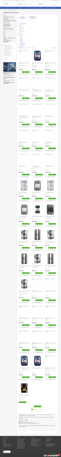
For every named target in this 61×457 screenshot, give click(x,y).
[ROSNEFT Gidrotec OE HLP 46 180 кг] (37, 336)
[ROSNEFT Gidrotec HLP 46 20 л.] (37, 311)
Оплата (41, 7)
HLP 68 (21, 40)
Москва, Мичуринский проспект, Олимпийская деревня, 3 (11, 0)
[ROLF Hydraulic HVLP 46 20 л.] (37, 258)
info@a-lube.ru (23, 0)
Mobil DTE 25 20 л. (35, 142)
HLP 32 (21, 42)
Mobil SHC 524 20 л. (22, 166)
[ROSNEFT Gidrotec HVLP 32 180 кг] (50, 311)
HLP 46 (21, 41)
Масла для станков (7, 49)
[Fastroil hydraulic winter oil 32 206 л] (50, 360)
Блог (4, 439)
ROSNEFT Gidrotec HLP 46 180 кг (24, 319)
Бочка (21, 26)
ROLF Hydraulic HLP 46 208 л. (37, 241)
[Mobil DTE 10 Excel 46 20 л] (50, 82)
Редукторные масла (7, 51)
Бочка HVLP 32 (22, 43)
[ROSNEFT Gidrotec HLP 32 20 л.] (37, 284)
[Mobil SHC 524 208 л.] (37, 159)
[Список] (56, 48)
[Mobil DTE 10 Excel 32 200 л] (37, 82)
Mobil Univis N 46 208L (49, 192)
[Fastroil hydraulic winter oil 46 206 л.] (50, 55)
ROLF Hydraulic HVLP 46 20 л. (37, 265)
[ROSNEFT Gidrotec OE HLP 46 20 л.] (50, 336)
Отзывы (47, 7)
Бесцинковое (22, 31)
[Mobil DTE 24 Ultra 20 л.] (50, 109)
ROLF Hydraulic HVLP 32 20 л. (50, 241)
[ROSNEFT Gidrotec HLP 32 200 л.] (50, 284)
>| (42, 409)
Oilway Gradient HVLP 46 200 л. (37, 217)
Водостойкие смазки (34, 441)
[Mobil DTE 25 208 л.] (50, 135)
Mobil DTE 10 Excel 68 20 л (23, 116)
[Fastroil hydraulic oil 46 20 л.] (37, 360)
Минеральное (22, 24)
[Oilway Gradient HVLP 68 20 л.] (50, 209)
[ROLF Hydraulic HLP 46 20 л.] (24, 234)
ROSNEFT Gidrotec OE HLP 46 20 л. (50, 344)
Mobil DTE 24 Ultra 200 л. (23, 142)
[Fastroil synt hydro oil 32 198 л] (24, 82)
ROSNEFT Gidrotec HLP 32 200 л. (50, 292)
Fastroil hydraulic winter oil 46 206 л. (50, 63)
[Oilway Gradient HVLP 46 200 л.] (37, 209)
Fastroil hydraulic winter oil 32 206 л (50, 368)
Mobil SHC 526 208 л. (48, 166)
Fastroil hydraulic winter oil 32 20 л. (24, 63)
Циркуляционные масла (8, 55)
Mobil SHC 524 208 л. (35, 166)
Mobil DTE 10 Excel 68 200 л (37, 116)
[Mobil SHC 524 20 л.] (24, 159)
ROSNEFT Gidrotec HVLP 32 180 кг (50, 319)
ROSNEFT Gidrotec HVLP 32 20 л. (24, 344)
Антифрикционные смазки (35, 440)
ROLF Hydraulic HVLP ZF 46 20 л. (24, 292)
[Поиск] (35, 4)
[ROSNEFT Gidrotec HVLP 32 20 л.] (24, 336)
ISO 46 (21, 35)
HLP (20, 29)
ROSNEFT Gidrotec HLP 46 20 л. (37, 319)
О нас (4, 441)
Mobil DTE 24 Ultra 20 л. (49, 116)
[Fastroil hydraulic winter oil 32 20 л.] (24, 55)
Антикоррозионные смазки (35, 439)
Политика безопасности (7, 444)
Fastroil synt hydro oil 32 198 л (24, 90)
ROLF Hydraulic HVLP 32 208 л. (24, 265)
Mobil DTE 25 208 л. (48, 142)
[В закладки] (29, 50)
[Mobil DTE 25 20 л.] (37, 135)
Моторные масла (7, 50)
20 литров (22, 27)
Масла (14, 7)
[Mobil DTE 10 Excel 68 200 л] (37, 109)
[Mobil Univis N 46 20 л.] (37, 185)
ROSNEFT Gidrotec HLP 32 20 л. (37, 292)
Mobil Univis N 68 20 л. (23, 216)
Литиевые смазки (34, 444)
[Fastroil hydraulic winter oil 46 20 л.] (37, 55)
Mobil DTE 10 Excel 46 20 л (49, 90)
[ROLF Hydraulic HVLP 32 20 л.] (50, 234)
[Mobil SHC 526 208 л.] (50, 159)
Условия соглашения (6, 445)
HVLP (21, 30)
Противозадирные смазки (35, 445)
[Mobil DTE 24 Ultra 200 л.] (24, 135)
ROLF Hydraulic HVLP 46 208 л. (50, 265)
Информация (6, 437)
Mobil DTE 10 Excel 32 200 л (36, 90)
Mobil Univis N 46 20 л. (36, 192)
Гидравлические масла (8, 45)
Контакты (54, 7)
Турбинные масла (7, 54)
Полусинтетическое (23, 23)
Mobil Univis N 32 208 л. (23, 192)
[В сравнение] (29, 52)
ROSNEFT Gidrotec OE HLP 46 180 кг (37, 344)
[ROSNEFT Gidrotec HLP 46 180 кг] (24, 311)
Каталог (7, 7)
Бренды (27, 7)
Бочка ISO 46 (22, 45)
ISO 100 (21, 34)
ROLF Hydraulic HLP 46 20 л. (24, 241)
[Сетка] (54, 48)
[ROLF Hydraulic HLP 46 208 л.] (37, 234)
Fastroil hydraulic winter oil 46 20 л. (37, 63)
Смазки (20, 7)
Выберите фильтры (7, 40)
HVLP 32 (21, 39)
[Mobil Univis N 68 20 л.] (24, 209)
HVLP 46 (21, 38)
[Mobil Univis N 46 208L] (50, 185)
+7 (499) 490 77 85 (41, 3)
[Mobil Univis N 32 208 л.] (24, 185)
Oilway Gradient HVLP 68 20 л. (50, 216)
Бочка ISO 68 (22, 44)
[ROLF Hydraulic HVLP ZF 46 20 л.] (24, 284)
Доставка (34, 7)
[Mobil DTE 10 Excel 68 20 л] (24, 109)
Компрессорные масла (8, 46)
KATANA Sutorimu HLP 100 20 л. (24, 396)
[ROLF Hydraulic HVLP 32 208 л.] (24, 258)
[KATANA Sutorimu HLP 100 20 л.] (24, 388)
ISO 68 (21, 36)
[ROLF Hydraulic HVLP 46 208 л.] (50, 258)
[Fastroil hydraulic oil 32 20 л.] (24, 360)
